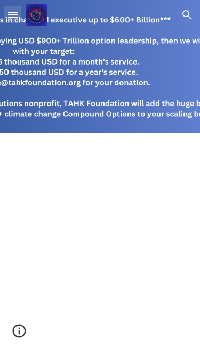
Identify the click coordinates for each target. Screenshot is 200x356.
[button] (13, 14)
